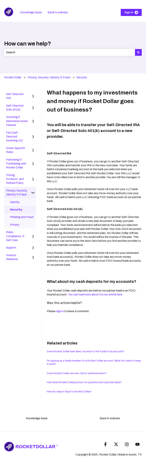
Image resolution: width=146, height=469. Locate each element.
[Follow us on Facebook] (105, 444)
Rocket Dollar (12, 77)
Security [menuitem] (16, 209)
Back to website (58, 12)
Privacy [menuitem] (14, 224)
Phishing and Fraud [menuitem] (21, 217)
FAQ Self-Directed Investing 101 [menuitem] (14, 136)
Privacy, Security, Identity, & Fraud (49, 77)
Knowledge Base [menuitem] (37, 418)
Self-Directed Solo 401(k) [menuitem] (14, 107)
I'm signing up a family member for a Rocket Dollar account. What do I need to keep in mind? (94, 362)
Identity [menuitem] (15, 202)
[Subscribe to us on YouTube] (137, 444)
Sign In (128, 12)
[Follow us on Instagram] (126, 444)
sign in (60, 311)
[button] (33, 94)
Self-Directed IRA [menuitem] (14, 96)
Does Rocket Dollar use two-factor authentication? (77, 373)
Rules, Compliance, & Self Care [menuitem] (15, 236)
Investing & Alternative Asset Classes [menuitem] (17, 120)
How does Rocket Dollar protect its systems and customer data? (84, 382)
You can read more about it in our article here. (96, 294)
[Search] (138, 52)
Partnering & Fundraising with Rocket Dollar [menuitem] (16, 163)
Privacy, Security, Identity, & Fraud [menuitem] (17, 192)
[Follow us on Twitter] (116, 444)
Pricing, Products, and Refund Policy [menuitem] (15, 179)
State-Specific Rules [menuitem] (15, 150)
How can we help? (27, 44)
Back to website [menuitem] (110, 418)
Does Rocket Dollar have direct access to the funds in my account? (85, 351)
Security (82, 77)
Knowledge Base (31, 12)
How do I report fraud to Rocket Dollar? (69, 391)
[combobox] (69, 52)
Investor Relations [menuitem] (12, 257)
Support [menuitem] (11, 247)
